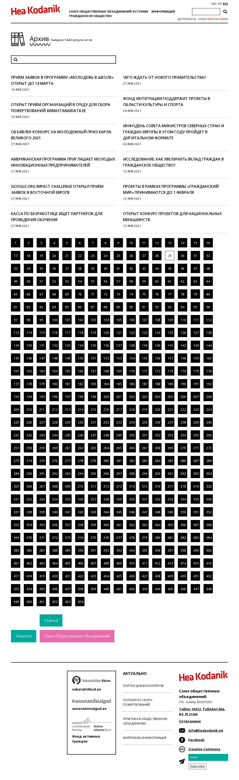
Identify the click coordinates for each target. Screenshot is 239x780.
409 (119, 563)
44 (157, 268)
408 (106, 563)
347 (145, 512)
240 (209, 422)
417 (16, 576)
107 (145, 320)
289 (16, 473)
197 (67, 396)
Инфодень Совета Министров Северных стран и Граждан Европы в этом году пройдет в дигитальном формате (173, 131)
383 (196, 537)
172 (157, 371)
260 (55, 448)
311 (93, 486)
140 (157, 345)
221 (170, 409)
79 (195, 294)
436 (55, 589)
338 (29, 512)
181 (67, 384)
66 (28, 294)
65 (16, 294)
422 (80, 576)
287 (196, 460)
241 (16, 435)
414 (183, 563)
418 (29, 576)
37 (67, 268)
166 (80, 371)
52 (54, 281)
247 (93, 435)
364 (157, 525)
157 (170, 358)
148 (55, 358)
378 (132, 537)
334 (183, 499)
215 (93, 409)
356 (55, 525)
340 (55, 512)
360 (106, 525)
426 (132, 576)
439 (93, 589)
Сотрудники (190, 721)
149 (67, 358)
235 (145, 422)
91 (144, 307)
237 (170, 422)
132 (55, 345)
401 (16, 563)
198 (80, 396)
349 (170, 512)
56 (105, 281)
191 (196, 384)
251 (145, 435)
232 (106, 422)
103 (93, 320)
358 (80, 525)
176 (209, 371)
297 (119, 473)
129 (16, 345)
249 (119, 435)
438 (80, 589)
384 (209, 537)
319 (196, 486)
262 (80, 448)
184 (106, 384)
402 (29, 563)
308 (55, 486)
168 (106, 371)
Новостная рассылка (213, 19)
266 (132, 448)
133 (67, 345)
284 (157, 460)
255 (196, 435)
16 (208, 243)
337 (16, 512)
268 (157, 448)
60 (157, 281)
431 (196, 576)
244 (55, 435)
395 (145, 550)
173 (170, 371)
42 (131, 268)
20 (54, 255)
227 (42, 422)
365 (170, 525)
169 (119, 371)
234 (132, 422)
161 (16, 371)
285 (170, 460)
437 (67, 589)
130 (29, 345)
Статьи (51, 620)
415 (196, 563)
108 (157, 320)
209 (16, 409)
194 (29, 396)
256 (209, 435)
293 (67, 473)
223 (196, 409)
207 (196, 396)
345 (119, 512)
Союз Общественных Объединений (77, 636)
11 (144, 243)
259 (42, 448)
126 (183, 332)
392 (106, 550)
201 (119, 396)
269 (170, 448)
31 (195, 255)
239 (196, 422)
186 (132, 384)
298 (132, 473)
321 (16, 499)
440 (106, 589)
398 (183, 550)
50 (28, 281)
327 (93, 499)
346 (132, 512)
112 (209, 320)
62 (182, 281)
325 (67, 499)
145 (16, 358)
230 (80, 422)
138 (132, 345)
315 (145, 486)
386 (29, 550)
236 (157, 422)
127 (196, 332)
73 (118, 294)
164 (55, 371)
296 (106, 473)
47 (195, 268)
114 (29, 332)
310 (80, 486)
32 (208, 255)
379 (145, 537)
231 (93, 422)
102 (80, 320)
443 (145, 589)
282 (132, 460)
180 (55, 384)
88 (105, 307)
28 (157, 255)
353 (16, 525)
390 (80, 550)
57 (118, 281)
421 (67, 576)
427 (145, 576)
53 (67, 281)
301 (170, 473)
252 (157, 435)
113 (16, 332)
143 (196, 345)
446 (183, 589)
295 (93, 473)
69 (67, 294)
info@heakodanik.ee (205, 730)
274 (29, 460)
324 (55, 499)
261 (67, 448)
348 (157, 512)
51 (41, 281)
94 (182, 307)
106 (132, 320)
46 (182, 268)
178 (29, 384)
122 (132, 332)
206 (183, 396)
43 (144, 268)
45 (170, 268)
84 (54, 307)
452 (55, 601)
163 (42, 371)
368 (209, 525)
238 (183, 422)
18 (28, 255)
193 (16, 396)
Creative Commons (204, 749)
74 (131, 294)
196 (55, 396)
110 (183, 320)
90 (131, 307)
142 (183, 345)
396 (157, 550)
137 (119, 345)
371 (42, 537)
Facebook (196, 740)
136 (106, 345)
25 (118, 255)
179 (42, 384)
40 (105, 268)
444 (157, 589)
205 (170, 396)
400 (209, 550)
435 (42, 589)
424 (106, 576)
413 (170, 563)
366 (183, 525)
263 (93, 448)
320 (209, 486)
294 (80, 473)
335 (196, 499)
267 (145, 448)
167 (93, 371)
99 (41, 320)
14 (182, 243)
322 (29, 499)
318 (183, 486)
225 (16, 422)
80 (208, 294)
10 (131, 243)
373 (67, 537)
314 (132, 486)
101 (67, 320)
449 (16, 601)
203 (145, 396)
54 (80, 281)
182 (80, 384)
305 (16, 486)
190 (183, 384)
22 (80, 255)
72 (105, 294)
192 (209, 384)
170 (132, 371)
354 (29, 525)
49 (16, 281)
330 (132, 499)
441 (119, 589)
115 (42, 332)
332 (157, 499)
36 (54, 268)
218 (132, 409)
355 (42, 525)
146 (29, 358)
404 (55, 563)
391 (93, 550)
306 (29, 486)
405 (67, 563)
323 (42, 499)
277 (67, 460)
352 (209, 512)
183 (93, 384)
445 (170, 589)
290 (29, 473)
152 (106, 358)
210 (29, 409)
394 (132, 550)
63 (195, 281)
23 (93, 255)
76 (157, 294)
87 (93, 307)
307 (42, 486)
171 (145, 371)
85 (67, 307)
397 (170, 550)
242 (29, 435)
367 (196, 525)
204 (157, 396)
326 (80, 499)
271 (196, 448)
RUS (225, 3)
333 (170, 499)
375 (93, 537)
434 (29, 589)
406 (80, 563)
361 (119, 525)
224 (209, 409)
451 (42, 601)
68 (54, 294)
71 (93, 294)
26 (131, 255)
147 (42, 358)
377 (119, 537)
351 (196, 512)
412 (157, 563)
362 (132, 525)
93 (170, 307)
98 (28, 320)
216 (106, 409)
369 (16, 537)
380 (157, 537)
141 (170, 345)
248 (106, 435)
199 (93, 396)
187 (145, 384)
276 (55, 460)
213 (67, 409)
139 (145, 345)
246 (80, 435)
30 (182, 255)
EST (220, 3)
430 (183, 576)
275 (42, 460)
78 (182, 294)
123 (145, 332)
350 (183, 512)
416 (209, 563)
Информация (163, 11)
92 (157, 307)
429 (170, 576)
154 (132, 358)
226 (29, 422)
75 (144, 294)
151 (93, 358)
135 (93, 345)
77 (170, 294)
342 (80, 512)
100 (55, 320)
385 (16, 550)
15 (195, 243)
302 (183, 473)
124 (157, 332)
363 (145, 525)
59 (144, 281)
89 (118, 307)
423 (93, 576)
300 (157, 473)
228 (55, 422)
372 (55, 537)
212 (55, 409)
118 (80, 332)
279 (93, 460)
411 (145, 563)
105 (119, 320)
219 (145, 409)
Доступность (187, 19)
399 (196, 550)
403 (42, 563)
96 (208, 307)
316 (157, 486)
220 (157, 409)
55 (93, 281)
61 (170, 281)
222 (183, 409)
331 (145, 499)
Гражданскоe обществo (90, 16)
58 (131, 281)
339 (42, 512)
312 (106, 486)
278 (80, 460)
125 (170, 332)
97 (16, 320)
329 (119, 499)
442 (132, 589)
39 (93, 268)
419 (42, 576)
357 (67, 525)
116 (55, 332)
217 (119, 409)
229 (67, 422)
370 (29, 537)
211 (42, 409)
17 (16, 255)
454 (80, 601)
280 (106, 460)
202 (132, 396)
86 (80, 307)
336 (209, 499)
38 (80, 268)
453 (67, 601)
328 (106, 499)
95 (195, 307)
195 (42, 396)
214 (80, 409)
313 (119, 486)
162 (29, 371)
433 (16, 589)
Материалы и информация (144, 738)
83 (41, 307)
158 (183, 358)
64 (208, 281)
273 (16, 460)
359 (93, 525)
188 (157, 384)
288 (209, 460)
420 (55, 576)
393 (119, 550)
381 (170, 537)
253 (170, 435)
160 (209, 358)
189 (170, 384)
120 (106, 332)
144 (209, 345)
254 (183, 435)
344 (106, 512)
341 (67, 512)
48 (208, 268)
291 (42, 473)
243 (42, 435)
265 (119, 448)
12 (157, 243)
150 (80, 358)
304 (209, 473)
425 (119, 576)
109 (170, 320)
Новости (24, 636)
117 (67, 332)
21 (67, 255)
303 (196, 473)
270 (183, 448)
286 (183, 460)
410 (132, 563)
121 (119, 332)
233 (119, 422)
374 (80, 537)
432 (209, 576)
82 (28, 307)
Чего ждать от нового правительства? (164, 77)
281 (119, 460)
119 (93, 332)
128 (209, 332)
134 (80, 345)
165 (67, 371)
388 (55, 550)
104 (106, 320)
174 (183, 371)
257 (16, 448)
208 (209, 396)
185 (119, 384)
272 (209, 448)
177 (16, 384)
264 (106, 448)
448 (209, 589)
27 (144, 255)
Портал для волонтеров (143, 686)
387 (42, 550)
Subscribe (197, 766)
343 (93, 512)
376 (106, 537)
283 (145, 460)
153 (119, 358)
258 (29, 448)
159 (196, 358)
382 (183, 537)
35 (41, 268)
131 (42, 345)
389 (67, 550)
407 (93, 563)
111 (196, 320)
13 (170, 243)
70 (80, 294)
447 (196, 589)
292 (55, 473)
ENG (214, 3)
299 (145, 473)
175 (196, 371)
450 (29, 601)
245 (67, 435)
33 (16, 268)
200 (106, 396)
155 (145, 358)
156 (157, 358)
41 (118, 268)
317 (170, 486)
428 (157, 576)
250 (132, 435)
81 (16, 307)
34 (28, 268)
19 (41, 255)
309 (67, 486)
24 (105, 255)
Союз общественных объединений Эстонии (108, 11)
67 (41, 294)
